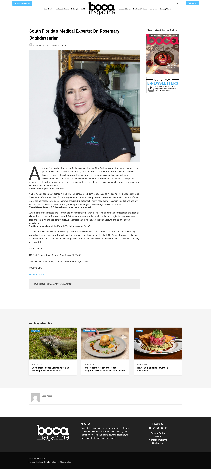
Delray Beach (90, 331)
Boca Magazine (40, 45)
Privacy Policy (158, 433)
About (158, 436)
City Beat (35, 331)
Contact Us (157, 443)
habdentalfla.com (37, 274)
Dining (139, 331)
